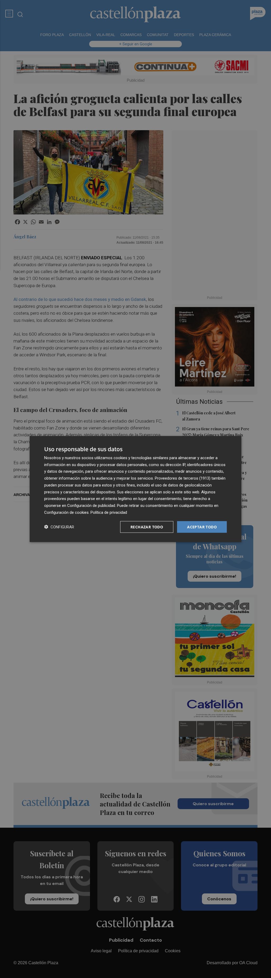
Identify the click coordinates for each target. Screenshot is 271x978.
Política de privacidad (109, 512)
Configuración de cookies (66, 512)
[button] (59, 527)
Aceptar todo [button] (202, 526)
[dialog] (135, 489)
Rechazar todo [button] (146, 526)
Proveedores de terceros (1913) (182, 478)
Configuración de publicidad (91, 505)
